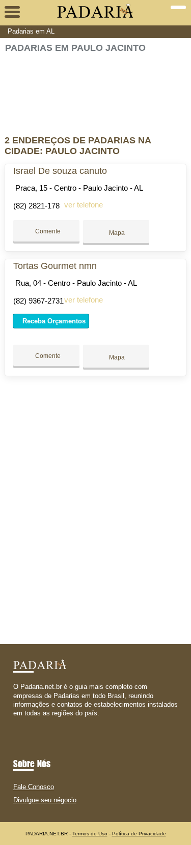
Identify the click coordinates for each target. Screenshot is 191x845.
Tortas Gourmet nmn (55, 266)
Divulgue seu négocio (44, 800)
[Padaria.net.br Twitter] (20, 722)
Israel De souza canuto (60, 171)
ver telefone (83, 204)
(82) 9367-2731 (38, 300)
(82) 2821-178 (36, 205)
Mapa (116, 232)
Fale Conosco (33, 787)
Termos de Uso (89, 833)
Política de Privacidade (139, 833)
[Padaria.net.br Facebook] (15, 722)
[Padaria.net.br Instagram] (24, 722)
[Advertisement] (95, 89)
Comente (47, 231)
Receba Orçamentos (53, 321)
